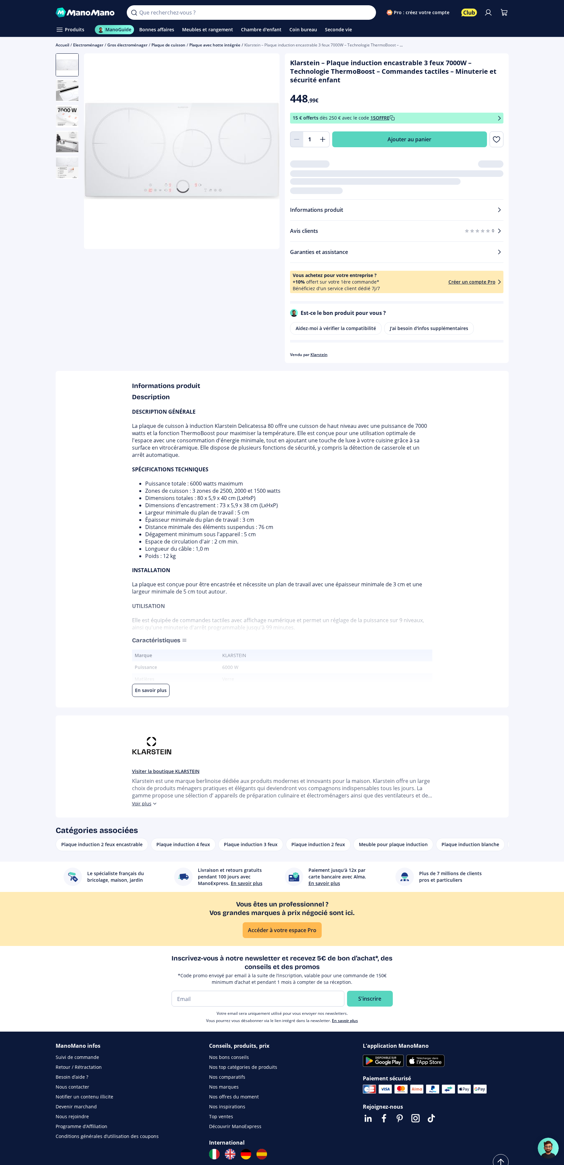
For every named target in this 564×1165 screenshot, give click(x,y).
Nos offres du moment (234, 1097)
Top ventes (221, 1116)
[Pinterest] (399, 1118)
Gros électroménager (127, 45)
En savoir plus (345, 1020)
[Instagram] (415, 1118)
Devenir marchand (76, 1106)
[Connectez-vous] (488, 12)
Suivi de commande (77, 1057)
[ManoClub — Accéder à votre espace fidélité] (469, 12)
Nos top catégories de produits (243, 1067)
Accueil (62, 45)
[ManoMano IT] (214, 1154)
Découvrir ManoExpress (235, 1126)
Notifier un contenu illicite (84, 1097)
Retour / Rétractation (79, 1067)
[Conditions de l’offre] (499, 118)
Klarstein (319, 354)
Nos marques (224, 1087)
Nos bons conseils (229, 1057)
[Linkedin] (368, 1118)
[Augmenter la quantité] (323, 139)
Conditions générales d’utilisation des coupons (107, 1136)
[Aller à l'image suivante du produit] (266, 152)
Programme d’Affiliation (81, 1126)
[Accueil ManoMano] (86, 12)
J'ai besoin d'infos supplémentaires (429, 328)
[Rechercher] (134, 12)
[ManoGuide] (548, 1148)
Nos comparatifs (227, 1077)
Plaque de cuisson (168, 45)
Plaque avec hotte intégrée (214, 45)
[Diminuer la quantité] (296, 139)
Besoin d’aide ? (72, 1077)
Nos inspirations (227, 1106)
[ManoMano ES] (261, 1154)
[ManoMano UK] (230, 1154)
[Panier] (504, 12)
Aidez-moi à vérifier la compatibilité (336, 328)
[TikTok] (431, 1118)
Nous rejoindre (72, 1116)
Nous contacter (72, 1087)
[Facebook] (384, 1118)
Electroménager (88, 45)
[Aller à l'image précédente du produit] (97, 152)
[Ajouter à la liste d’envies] (496, 139)
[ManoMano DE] (246, 1154)
